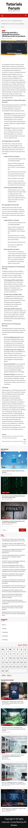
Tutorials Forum (14, 6)
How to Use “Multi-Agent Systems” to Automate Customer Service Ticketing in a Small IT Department (13, 557)
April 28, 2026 (8, 732)
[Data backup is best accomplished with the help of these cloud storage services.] (14, 485)
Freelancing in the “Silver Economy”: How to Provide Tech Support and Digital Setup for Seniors (14, 590)
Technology (5, 639)
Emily (4, 38)
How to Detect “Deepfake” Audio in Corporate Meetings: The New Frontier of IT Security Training (13, 575)
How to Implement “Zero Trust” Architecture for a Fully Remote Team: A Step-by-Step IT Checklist (14, 586)
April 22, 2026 (8, 811)
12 (18, 658)
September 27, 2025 (9, 499)
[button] (2, 15)
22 (3, 666)
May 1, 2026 (8, 704)
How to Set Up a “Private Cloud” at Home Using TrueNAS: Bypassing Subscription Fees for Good (13, 540)
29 (3, 671)
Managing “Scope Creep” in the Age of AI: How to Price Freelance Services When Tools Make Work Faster (13, 613)
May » (9, 675)
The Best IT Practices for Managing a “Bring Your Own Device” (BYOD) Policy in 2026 (13, 562)
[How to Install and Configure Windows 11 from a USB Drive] (14, 460)
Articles (3, 30)
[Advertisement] (14, 59)
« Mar (3, 675)
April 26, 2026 (8, 759)
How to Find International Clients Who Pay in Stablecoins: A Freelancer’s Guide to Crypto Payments (12, 607)
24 (10, 666)
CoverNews (16, 822)
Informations (8, 517)
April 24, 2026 (8, 785)
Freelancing (5, 632)
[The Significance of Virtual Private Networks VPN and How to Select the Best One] (14, 510)
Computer (7, 492)
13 (21, 658)
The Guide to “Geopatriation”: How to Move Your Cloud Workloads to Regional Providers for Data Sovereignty (13, 581)
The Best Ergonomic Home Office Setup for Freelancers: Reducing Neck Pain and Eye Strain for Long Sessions (14, 602)
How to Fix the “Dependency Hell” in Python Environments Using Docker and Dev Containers (13, 566)
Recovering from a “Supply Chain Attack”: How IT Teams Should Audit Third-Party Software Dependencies (13, 551)
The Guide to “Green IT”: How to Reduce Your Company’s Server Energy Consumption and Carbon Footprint (14, 545)
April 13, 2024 (9, 38)
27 (21, 666)
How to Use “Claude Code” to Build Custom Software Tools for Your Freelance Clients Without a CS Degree (12, 596)
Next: (14, 441)
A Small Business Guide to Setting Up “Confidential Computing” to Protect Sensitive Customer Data (14, 570)
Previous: (12, 436)
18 (14, 662)
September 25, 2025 (9, 524)
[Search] (26, 15)
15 (3, 662)
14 (25, 658)
